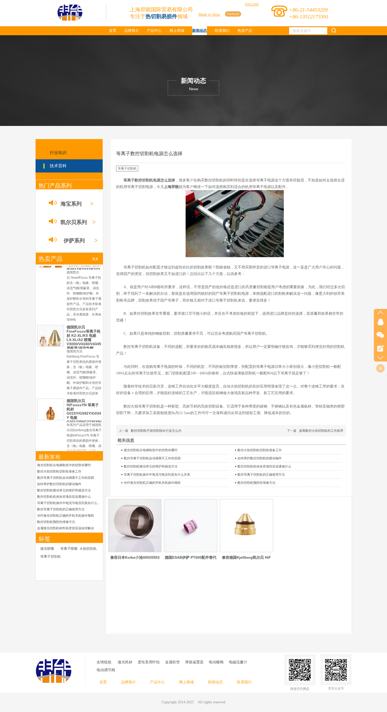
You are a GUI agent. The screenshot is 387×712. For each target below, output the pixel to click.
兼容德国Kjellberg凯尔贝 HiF (246, 557)
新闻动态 (215, 682)
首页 (103, 682)
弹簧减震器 (194, 662)
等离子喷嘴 (68, 549)
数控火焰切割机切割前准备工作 (59, 471)
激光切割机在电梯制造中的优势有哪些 (64, 465)
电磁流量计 (238, 662)
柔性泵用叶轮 (149, 662)
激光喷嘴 (47, 549)
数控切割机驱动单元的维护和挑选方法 (64, 490)
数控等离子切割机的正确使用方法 (61, 509)
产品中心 (157, 682)
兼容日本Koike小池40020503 (135, 557)
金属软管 (172, 662)
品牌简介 (128, 682)
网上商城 (186, 682)
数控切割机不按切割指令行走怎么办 (156, 431)
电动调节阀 (106, 670)
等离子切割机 (50, 556)
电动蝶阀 (216, 662)
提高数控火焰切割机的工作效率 (321, 431)
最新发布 (49, 457)
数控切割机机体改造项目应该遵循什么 (64, 497)
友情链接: (104, 662)
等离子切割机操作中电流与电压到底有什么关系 (69, 503)
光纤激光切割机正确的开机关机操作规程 (65, 515)
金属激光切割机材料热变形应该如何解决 (65, 528)
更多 (95, 259)
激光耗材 (125, 662)
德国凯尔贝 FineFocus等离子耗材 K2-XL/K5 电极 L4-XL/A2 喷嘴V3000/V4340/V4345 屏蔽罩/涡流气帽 (84, 287)
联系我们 (244, 682)
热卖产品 (50, 259)
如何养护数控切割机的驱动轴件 (59, 484)
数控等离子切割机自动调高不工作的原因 (65, 478)
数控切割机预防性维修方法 (56, 522)
